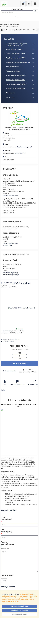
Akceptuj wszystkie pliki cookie (19, 606)
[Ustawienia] (29, 3)
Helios (12, 341)
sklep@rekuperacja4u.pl (24, 147)
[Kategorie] (34, 3)
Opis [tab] (4, 384)
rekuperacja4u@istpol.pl (10, 195)
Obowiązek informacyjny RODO (11, 594)
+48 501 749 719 (19, 153)
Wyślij (4, 580)
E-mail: (6, 518)
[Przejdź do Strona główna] (2, 30)
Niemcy (17, 339)
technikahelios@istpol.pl (10, 273)
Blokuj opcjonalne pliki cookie (19, 610)
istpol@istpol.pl (7, 245)
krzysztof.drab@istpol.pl (11, 275)
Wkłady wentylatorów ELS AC (15, 30)
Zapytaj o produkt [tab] (17, 384)
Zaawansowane (19, 17)
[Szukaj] (35, 11)
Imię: (6, 531)
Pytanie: (7, 543)
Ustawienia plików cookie (19, 614)
